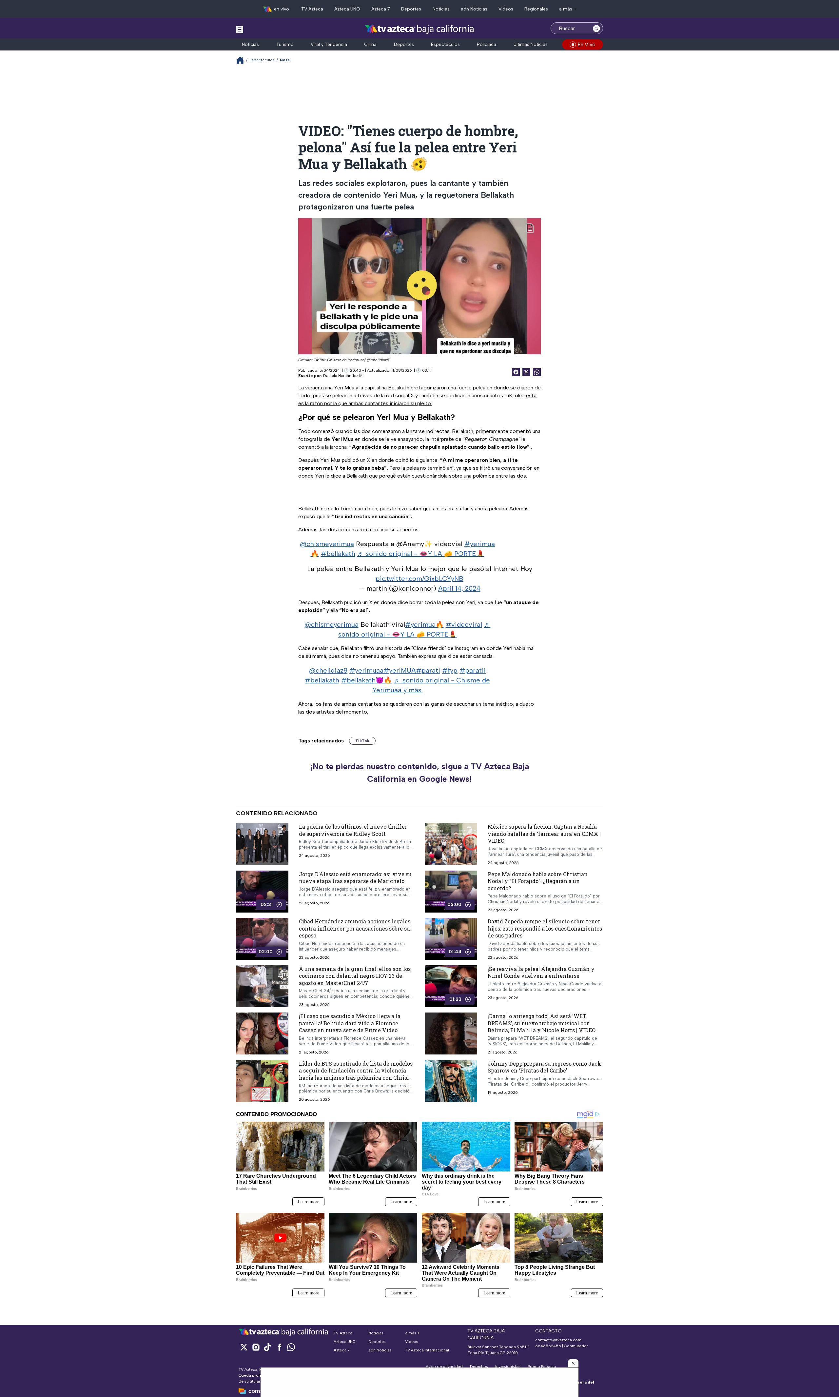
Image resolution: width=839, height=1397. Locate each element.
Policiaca (486, 44)
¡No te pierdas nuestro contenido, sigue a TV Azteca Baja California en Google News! (419, 772)
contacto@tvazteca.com (558, 1340)
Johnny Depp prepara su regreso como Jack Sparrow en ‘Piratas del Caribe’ (544, 1067)
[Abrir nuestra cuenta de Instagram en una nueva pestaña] (256, 1347)
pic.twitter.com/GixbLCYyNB (419, 578)
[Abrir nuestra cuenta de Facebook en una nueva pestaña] (279, 1347)
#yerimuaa (366, 670)
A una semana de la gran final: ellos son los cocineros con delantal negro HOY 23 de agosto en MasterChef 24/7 (355, 975)
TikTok (362, 740)
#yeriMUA (399, 670)
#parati (428, 670)
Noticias (441, 9)
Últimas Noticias (531, 44)
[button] (573, 1363)
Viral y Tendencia (329, 44)
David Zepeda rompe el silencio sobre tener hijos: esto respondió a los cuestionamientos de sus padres (545, 928)
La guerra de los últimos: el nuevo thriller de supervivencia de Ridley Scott (353, 830)
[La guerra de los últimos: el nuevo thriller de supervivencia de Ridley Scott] (262, 844)
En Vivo (586, 44)
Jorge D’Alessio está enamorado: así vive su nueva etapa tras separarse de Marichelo (355, 878)
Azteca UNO (347, 9)
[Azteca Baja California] (419, 29)
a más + (567, 9)
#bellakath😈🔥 (366, 680)
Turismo (285, 44)
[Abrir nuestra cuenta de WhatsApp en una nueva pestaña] (291, 1347)
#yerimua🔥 (424, 624)
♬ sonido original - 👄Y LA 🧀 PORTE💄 (420, 554)
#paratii (472, 670)
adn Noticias (474, 9)
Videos (505, 9)
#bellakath (338, 554)
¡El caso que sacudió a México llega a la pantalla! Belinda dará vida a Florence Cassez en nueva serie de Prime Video (349, 1023)
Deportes (411, 9)
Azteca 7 (380, 9)
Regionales (536, 9)
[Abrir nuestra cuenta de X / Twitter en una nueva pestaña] (244, 1347)
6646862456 (548, 1346)
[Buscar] (596, 28)
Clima (370, 44)
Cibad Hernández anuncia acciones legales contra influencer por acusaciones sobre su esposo (354, 928)
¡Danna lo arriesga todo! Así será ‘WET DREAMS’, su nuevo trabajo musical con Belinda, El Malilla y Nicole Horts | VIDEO (541, 1023)
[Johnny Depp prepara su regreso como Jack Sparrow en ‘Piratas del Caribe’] (451, 1081)
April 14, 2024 (459, 588)
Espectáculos (445, 44)
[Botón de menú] (239, 29)
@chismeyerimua (327, 544)
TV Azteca (312, 9)
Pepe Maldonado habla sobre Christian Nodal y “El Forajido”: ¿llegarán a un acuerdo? (538, 881)
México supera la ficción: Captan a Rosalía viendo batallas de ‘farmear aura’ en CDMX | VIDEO (544, 833)
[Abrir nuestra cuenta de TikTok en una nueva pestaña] (267, 1347)
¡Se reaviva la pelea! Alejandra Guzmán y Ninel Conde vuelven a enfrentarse (541, 972)
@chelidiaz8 (328, 670)
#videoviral (464, 624)
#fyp (450, 670)
